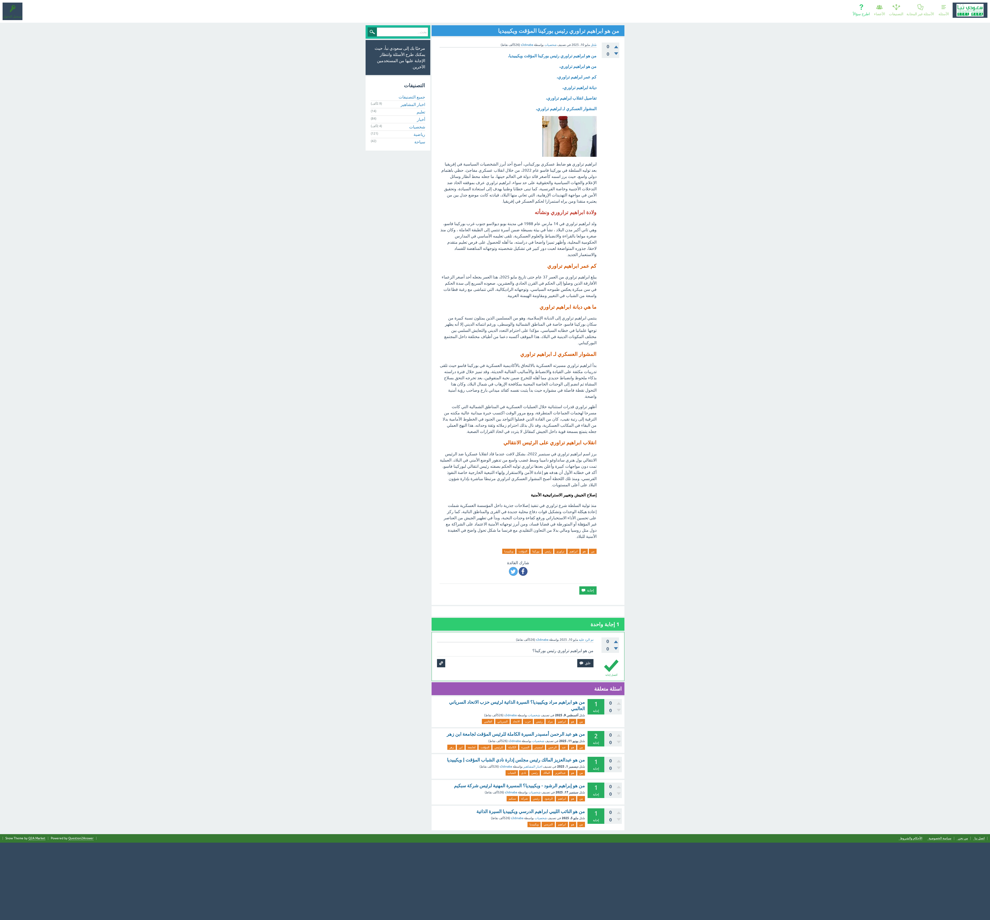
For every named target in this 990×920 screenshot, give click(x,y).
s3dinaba (510, 715)
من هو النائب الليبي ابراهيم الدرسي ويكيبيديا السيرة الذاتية (530, 811)
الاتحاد (516, 721)
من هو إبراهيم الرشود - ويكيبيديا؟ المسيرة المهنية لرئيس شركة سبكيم (519, 785)
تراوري (560, 551)
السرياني (502, 721)
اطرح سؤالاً (861, 14)
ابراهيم (574, 551)
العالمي (488, 721)
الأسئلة (943, 14)
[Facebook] (523, 571)
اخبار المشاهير (532, 766)
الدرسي (548, 824)
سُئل (594, 45)
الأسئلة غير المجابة (920, 14)
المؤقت (522, 551)
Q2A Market (36, 838)
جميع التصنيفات (412, 97)
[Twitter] (513, 571)
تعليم (421, 112)
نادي (523, 772)
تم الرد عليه (586, 640)
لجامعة (471, 747)
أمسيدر (538, 747)
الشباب (512, 772)
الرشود (548, 798)
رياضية (419, 134)
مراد (550, 721)
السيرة (525, 747)
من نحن (963, 838)
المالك (546, 772)
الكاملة (512, 747)
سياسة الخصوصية (940, 838)
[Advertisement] (495, 881)
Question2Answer (81, 838)
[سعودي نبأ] (970, 10)
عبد (564, 747)
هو (584, 551)
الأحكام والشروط (911, 838)
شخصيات (550, 45)
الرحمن (552, 747)
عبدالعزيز (560, 772)
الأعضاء (879, 14)
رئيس (548, 551)
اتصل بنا (980, 838)
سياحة (419, 141)
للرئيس (498, 747)
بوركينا (536, 551)
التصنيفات (896, 14)
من (593, 551)
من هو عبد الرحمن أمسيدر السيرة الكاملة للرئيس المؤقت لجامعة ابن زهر (516, 734)
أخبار (421, 119)
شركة (524, 798)
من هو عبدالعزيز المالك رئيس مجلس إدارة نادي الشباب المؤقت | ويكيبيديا (516, 759)
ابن (461, 747)
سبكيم (512, 798)
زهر (451, 747)
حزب (528, 721)
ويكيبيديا (508, 551)
